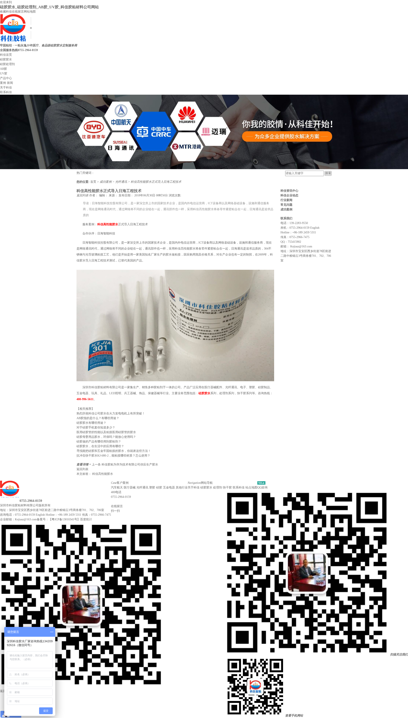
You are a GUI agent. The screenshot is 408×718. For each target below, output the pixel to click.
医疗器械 (130, 487)
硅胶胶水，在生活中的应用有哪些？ (100, 446)
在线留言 (18, 11)
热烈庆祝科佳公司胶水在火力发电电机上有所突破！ (110, 413)
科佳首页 (6, 54)
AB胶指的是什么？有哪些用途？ (97, 418)
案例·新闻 (6, 82)
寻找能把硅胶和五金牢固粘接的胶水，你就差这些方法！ (113, 450)
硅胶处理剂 (7, 64)
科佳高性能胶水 (102, 473)
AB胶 (3, 68)
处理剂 (217, 487)
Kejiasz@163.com (301, 246)
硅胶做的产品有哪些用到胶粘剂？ (98, 441)
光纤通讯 (121, 181)
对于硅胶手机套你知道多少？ (95, 427)
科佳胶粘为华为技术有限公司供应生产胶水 (130, 464)
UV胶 (3, 73)
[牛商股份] (53, 505)
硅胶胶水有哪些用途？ (91, 422)
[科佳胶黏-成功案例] (204, 168)
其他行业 (182, 487)
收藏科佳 (6, 11)
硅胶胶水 (6, 59)
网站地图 (30, 11)
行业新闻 (286, 200)
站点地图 (251, 487)
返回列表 (82, 195)
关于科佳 (6, 87)
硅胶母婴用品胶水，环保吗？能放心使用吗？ (106, 436)
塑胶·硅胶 (155, 487)
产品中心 (6, 78)
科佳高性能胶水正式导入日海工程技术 (156, 181)
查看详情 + (84, 464)
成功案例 (106, 181)
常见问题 (286, 204)
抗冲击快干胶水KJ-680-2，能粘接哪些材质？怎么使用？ (113, 455)
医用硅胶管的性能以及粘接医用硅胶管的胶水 (106, 432)
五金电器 (169, 487)
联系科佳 (6, 92)
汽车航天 (117, 487)
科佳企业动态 (289, 195)
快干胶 (227, 487)
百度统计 (86, 519)
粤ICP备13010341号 (64, 519)
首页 (93, 181)
